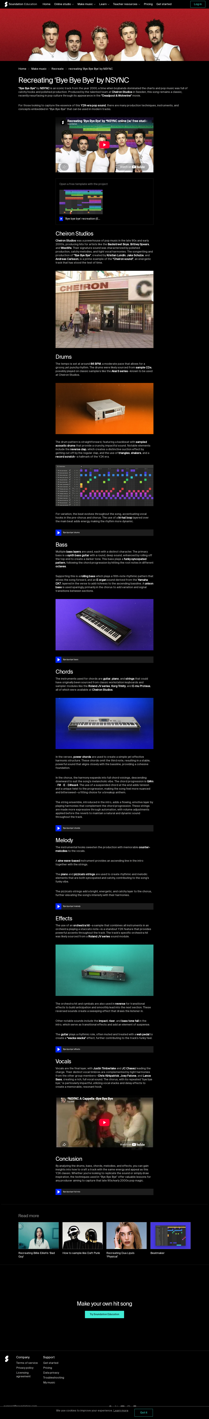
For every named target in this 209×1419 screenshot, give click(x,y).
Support (49, 1357)
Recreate (57, 69)
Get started (164, 4)
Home (46, 4)
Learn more (120, 1410)
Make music (85, 4)
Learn (103, 4)
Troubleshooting (53, 1377)
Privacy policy (24, 1368)
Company (23, 1357)
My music (49, 1382)
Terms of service (27, 1363)
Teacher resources (125, 4)
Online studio (62, 4)
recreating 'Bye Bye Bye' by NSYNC (91, 69)
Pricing (148, 4)
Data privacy (51, 1372)
